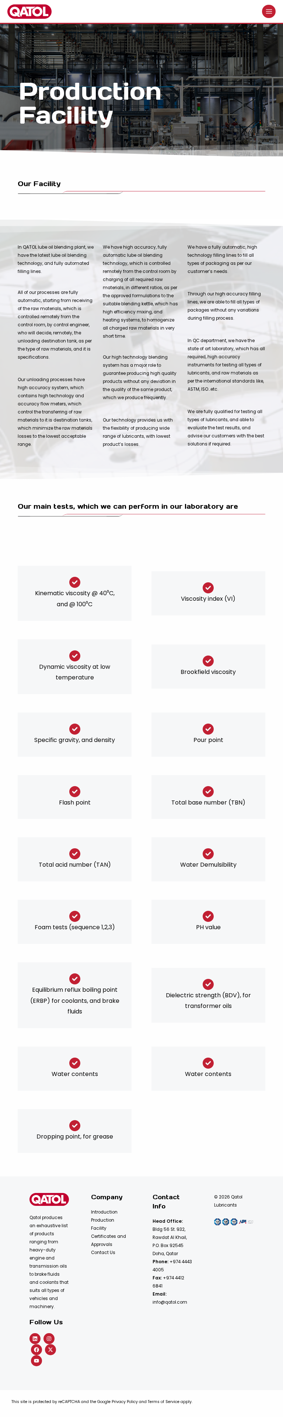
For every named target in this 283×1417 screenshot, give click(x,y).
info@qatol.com (170, 1302)
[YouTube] (36, 1360)
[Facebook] (36, 1349)
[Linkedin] (35, 1338)
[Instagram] (49, 1338)
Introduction (104, 1212)
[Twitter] (50, 1349)
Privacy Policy (125, 1401)
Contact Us (103, 1253)
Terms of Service (163, 1401)
